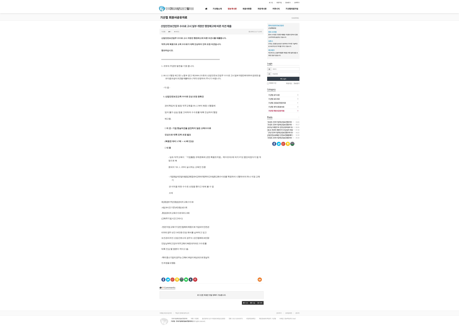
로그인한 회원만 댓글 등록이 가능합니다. (211, 295)
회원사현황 (247, 8)
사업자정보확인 (250, 318)
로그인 (271, 2)
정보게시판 (232, 8)
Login (284, 79)
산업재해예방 (272, 28)
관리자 (297, 313)
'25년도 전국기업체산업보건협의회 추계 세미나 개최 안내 (287, 124)
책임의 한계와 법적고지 (182, 313)
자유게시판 (262, 8)
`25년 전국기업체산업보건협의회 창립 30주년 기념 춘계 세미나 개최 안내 (293, 132)
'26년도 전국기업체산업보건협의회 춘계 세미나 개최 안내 (287, 122)
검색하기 (296, 2)
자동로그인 (272, 83)
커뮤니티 (276, 8)
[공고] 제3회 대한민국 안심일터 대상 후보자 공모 (284, 130)
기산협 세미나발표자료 (276, 107)
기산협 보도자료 (274, 99)
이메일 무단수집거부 (166, 313)
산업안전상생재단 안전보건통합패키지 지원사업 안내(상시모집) (289, 135)
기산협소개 (217, 8)
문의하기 (279, 313)
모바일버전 (288, 313)
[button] (245, 303)
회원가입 (279, 2)
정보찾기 (288, 2)
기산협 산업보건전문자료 (277, 103)
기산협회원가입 (292, 8)
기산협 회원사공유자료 (173, 17)
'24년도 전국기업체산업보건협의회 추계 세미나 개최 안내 (287, 138)
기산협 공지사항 (274, 95)
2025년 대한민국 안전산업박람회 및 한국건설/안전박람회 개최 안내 (291, 127)
